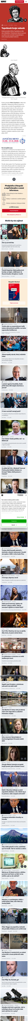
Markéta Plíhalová (17, 609)
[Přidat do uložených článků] (25, 237)
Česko (3, 897)
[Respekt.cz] (3, 1)
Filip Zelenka (4, 362)
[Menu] (26, 1)
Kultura (3, 240)
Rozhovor (4, 925)
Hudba (3, 629)
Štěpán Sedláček (5, 878)
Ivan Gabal (4, 447)
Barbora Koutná (5, 248)
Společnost (4, 409)
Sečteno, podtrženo (12, 654)
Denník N (8, 715)
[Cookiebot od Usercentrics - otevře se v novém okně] (17, 495)
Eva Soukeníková (12, 332)
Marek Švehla (4, 39)
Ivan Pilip (3, 986)
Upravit (13, 524)
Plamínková (10, 324)
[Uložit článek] (22, 20)
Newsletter (5, 324)
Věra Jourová (4, 743)
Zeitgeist (9, 870)
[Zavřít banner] (26, 495)
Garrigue (9, 815)
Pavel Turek (4, 635)
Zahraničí (3, 352)
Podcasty (5, 268)
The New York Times (11, 768)
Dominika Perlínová (5, 825)
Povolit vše (14, 521)
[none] (25, 20)
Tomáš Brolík (4, 476)
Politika (3, 682)
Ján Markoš (4, 715)
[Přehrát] (22, 264)
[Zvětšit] (14, 13)
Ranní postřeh (6, 436)
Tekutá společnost (10, 268)
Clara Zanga (4, 529)
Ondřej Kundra (5, 390)
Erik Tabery (4, 417)
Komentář (5, 25)
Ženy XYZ (9, 601)
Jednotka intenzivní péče (13, 844)
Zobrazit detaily (20, 517)
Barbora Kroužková (5, 276)
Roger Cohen (4, 768)
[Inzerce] (14, 140)
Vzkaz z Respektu (11, 575)
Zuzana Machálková (6, 556)
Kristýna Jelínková (5, 332)
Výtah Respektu (10, 548)
